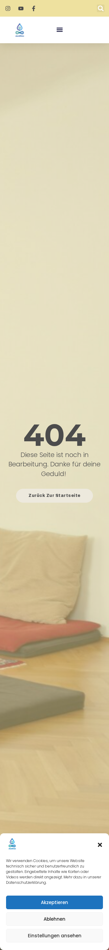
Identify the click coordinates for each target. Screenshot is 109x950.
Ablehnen (54, 919)
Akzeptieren (54, 902)
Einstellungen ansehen (54, 935)
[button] (100, 845)
